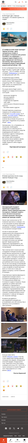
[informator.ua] (3, 2)
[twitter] (14, 428)
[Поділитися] (7, 28)
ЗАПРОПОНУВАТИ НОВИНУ (14, 410)
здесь (9, 122)
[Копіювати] (11, 28)
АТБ (3, 167)
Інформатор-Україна (8, 435)
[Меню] (26, 2)
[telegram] (18, 428)
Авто (24, 435)
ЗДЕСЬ (9, 370)
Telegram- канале (12, 356)
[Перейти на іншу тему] (19, 2)
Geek (15, 435)
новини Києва (5, 396)
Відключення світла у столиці (17, 9)
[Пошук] (22, 2)
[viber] (22, 428)
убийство (13, 396)
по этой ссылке (15, 114)
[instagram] (10, 428)
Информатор (13, 73)
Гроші (19, 435)
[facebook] (6, 428)
